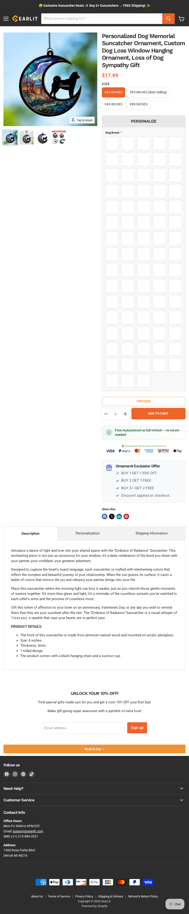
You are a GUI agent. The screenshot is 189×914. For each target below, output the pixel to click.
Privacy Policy (84, 896)
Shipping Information (152, 533)
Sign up (137, 727)
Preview (144, 401)
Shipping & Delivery (110, 896)
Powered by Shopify (94, 906)
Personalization (88, 533)
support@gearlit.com (28, 831)
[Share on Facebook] (104, 516)
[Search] (168, 18)
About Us (37, 896)
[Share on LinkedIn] (119, 516)
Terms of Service (59, 896)
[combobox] (101, 18)
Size (106, 84)
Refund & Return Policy (143, 896)
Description (30, 533)
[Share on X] (112, 516)
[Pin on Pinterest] (126, 516)
